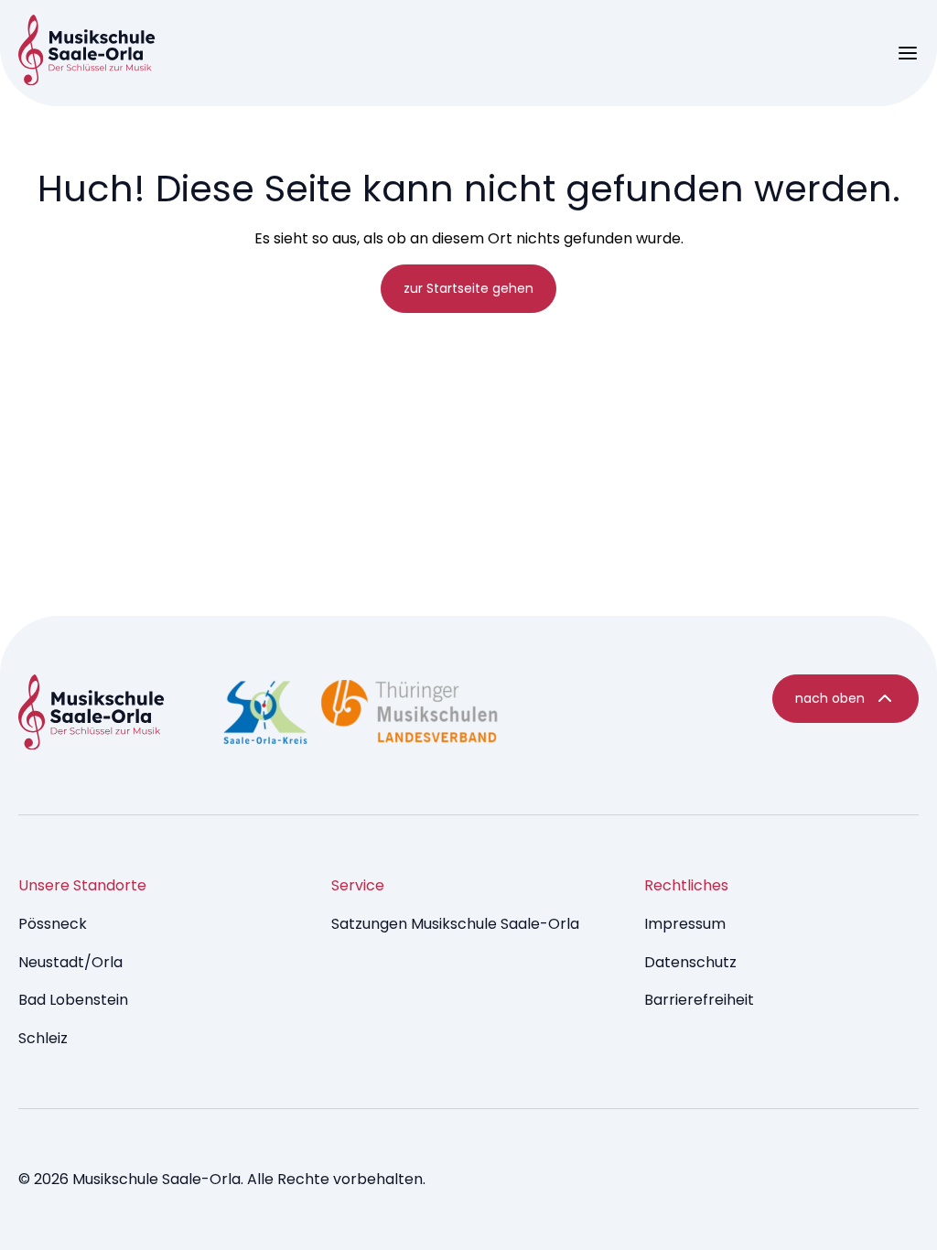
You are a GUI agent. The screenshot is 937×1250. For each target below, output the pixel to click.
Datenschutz (690, 962)
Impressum (685, 923)
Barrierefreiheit (699, 999)
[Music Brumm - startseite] (87, 53)
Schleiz (43, 1038)
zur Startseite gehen (468, 288)
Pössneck (52, 923)
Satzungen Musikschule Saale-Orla (455, 923)
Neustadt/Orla (70, 962)
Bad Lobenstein (73, 999)
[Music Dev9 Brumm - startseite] (91, 715)
